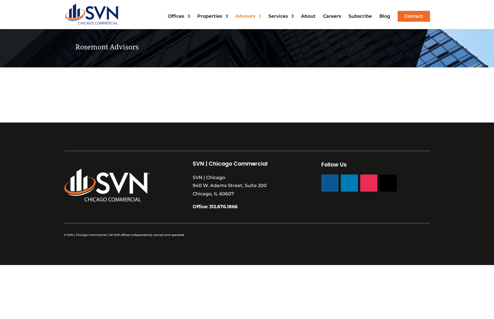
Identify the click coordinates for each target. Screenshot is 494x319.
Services (278, 16)
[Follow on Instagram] (368, 183)
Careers (332, 16)
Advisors (245, 16)
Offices (176, 16)
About (308, 16)
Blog (384, 16)
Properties (209, 16)
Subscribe (360, 16)
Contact (414, 16)
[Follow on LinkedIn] (349, 183)
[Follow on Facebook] (329, 183)
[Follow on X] (388, 183)
